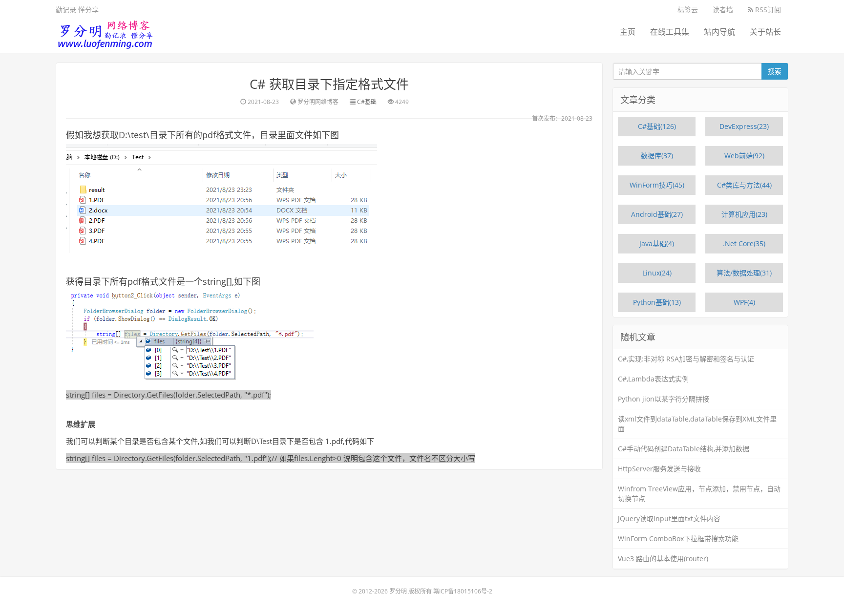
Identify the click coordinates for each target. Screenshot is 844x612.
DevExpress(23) (744, 126)
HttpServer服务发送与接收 (659, 468)
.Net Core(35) (744, 243)
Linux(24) (657, 272)
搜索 (774, 71)
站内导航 (719, 31)
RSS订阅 (767, 9)
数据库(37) (657, 155)
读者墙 (723, 9)
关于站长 (765, 31)
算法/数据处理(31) (744, 272)
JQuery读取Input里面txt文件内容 (669, 518)
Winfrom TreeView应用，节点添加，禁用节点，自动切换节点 (699, 493)
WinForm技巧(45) (657, 185)
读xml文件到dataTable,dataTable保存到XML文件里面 (697, 423)
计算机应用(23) (744, 214)
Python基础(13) (657, 302)
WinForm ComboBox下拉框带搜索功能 (678, 538)
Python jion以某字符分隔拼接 (663, 398)
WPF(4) (744, 302)
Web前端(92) (744, 155)
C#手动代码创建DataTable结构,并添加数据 (683, 448)
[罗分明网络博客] (104, 32)
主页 (627, 31)
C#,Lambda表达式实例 (653, 378)
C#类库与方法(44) (744, 185)
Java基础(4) (656, 243)
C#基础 (367, 102)
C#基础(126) (657, 126)
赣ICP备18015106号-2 (462, 591)
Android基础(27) (657, 214)
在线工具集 (669, 31)
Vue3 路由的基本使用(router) (663, 558)
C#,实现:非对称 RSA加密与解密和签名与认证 (686, 358)
